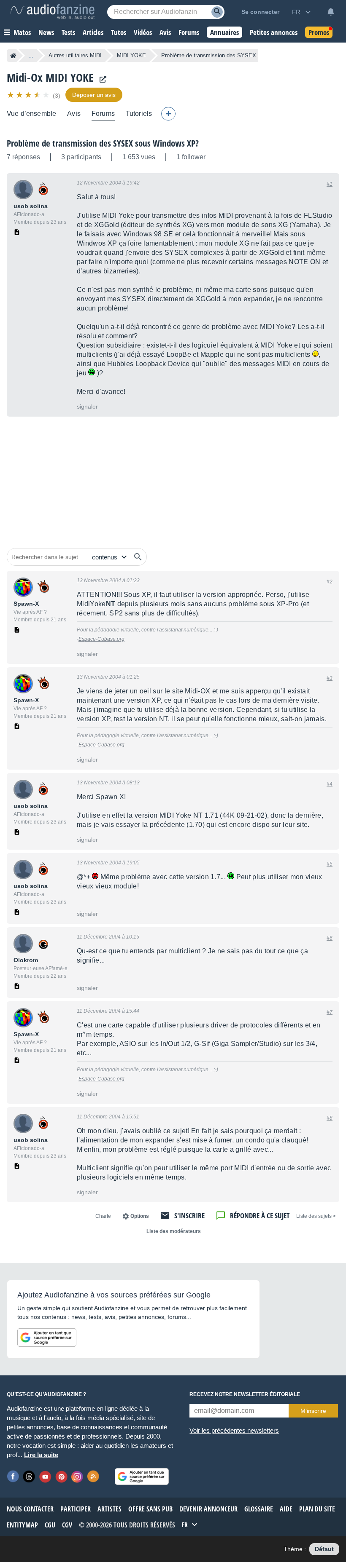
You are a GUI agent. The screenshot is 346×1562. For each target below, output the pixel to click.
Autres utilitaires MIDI (75, 55)
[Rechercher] (138, 556)
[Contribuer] (168, 113)
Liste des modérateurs (173, 1231)
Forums (103, 113)
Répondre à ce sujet (259, 1215)
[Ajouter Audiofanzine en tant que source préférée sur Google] (46, 1337)
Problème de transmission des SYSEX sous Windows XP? (103, 143)
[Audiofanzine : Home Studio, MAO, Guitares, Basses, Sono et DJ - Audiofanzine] (52, 11)
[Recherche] (217, 12)
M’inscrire (313, 1410)
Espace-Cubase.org (101, 639)
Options (139, 1216)
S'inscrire (189, 1215)
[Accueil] (13, 55)
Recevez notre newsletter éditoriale (244, 1394)
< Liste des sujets (316, 1216)
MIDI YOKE (131, 55)
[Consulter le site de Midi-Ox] (100, 79)
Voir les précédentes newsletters (234, 1430)
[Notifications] (331, 12)
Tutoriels (139, 113)
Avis (74, 113)
